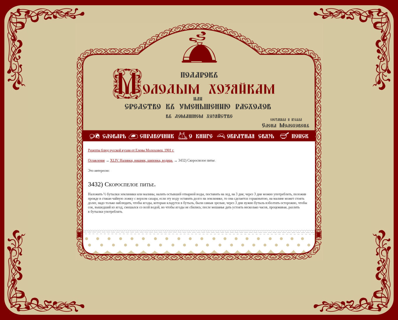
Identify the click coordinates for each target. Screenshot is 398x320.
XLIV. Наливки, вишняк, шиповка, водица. (141, 160)
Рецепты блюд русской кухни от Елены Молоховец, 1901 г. (131, 150)
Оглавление (96, 160)
